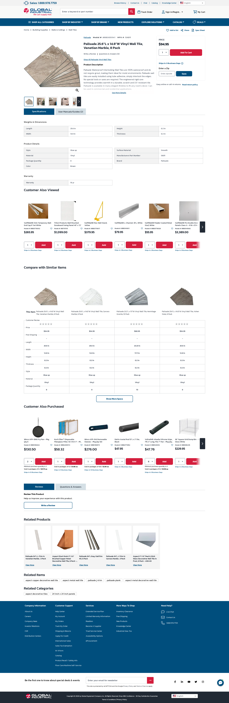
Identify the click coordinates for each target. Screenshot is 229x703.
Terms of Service (142, 686)
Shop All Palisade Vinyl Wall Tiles (97, 59)
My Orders (59, 621)
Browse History (120, 3)
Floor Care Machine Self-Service (68, 665)
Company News (31, 621)
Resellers (89, 621)
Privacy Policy (128, 686)
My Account (60, 616)
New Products (121, 621)
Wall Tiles (73, 29)
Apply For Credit (61, 636)
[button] (192, 3)
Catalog (155, 3)
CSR (26, 631)
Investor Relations (32, 626)
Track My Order (61, 626)
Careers (28, 616)
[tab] (39, 111)
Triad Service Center (94, 631)
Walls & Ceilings (58, 29)
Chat (145, 3)
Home (26, 29)
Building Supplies (40, 29)
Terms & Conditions (109, 699)
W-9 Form (59, 650)
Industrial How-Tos (124, 631)
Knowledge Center (169, 3)
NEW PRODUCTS (125, 22)
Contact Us (135, 3)
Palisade (87, 37)
